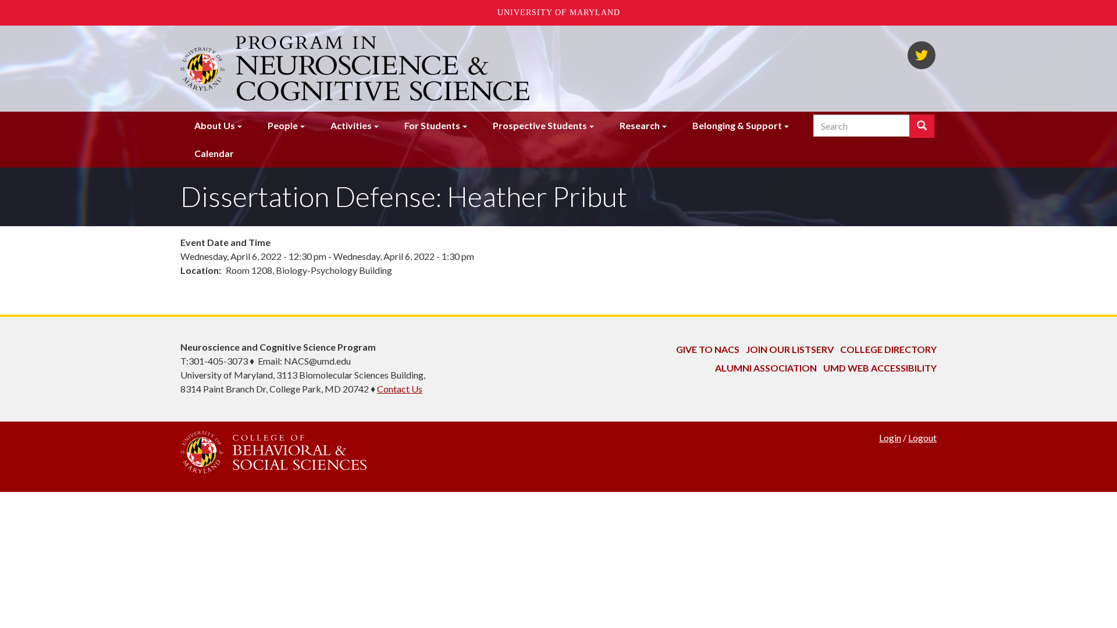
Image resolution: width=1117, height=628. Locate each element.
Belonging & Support (737, 125)
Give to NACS (707, 349)
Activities (351, 125)
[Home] (384, 69)
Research (640, 125)
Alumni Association (766, 367)
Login (890, 437)
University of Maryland (558, 12)
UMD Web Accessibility (880, 367)
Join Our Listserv (790, 349)
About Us (214, 125)
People (283, 125)
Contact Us (399, 388)
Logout (922, 437)
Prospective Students (540, 125)
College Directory (888, 349)
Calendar (214, 153)
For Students (432, 125)
